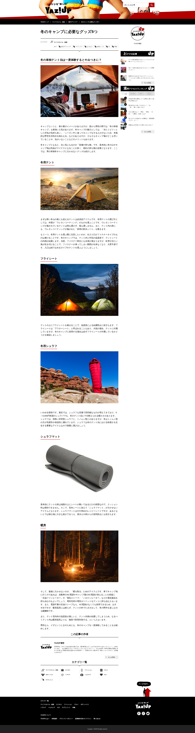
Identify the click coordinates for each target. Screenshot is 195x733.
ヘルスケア (88, 674)
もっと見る (111, 657)
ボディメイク (49, 674)
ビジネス (67, 670)
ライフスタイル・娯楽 (52, 670)
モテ (105, 674)
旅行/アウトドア (66, 46)
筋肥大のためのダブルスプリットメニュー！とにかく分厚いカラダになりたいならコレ (141, 78)
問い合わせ (97, 718)
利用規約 (54, 718)
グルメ (106, 670)
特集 (74, 707)
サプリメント (49, 679)
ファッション (88, 670)
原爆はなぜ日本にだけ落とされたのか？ (141, 125)
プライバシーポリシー (66, 718)
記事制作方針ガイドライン (83, 718)
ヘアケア (67, 674)
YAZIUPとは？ (45, 718)
